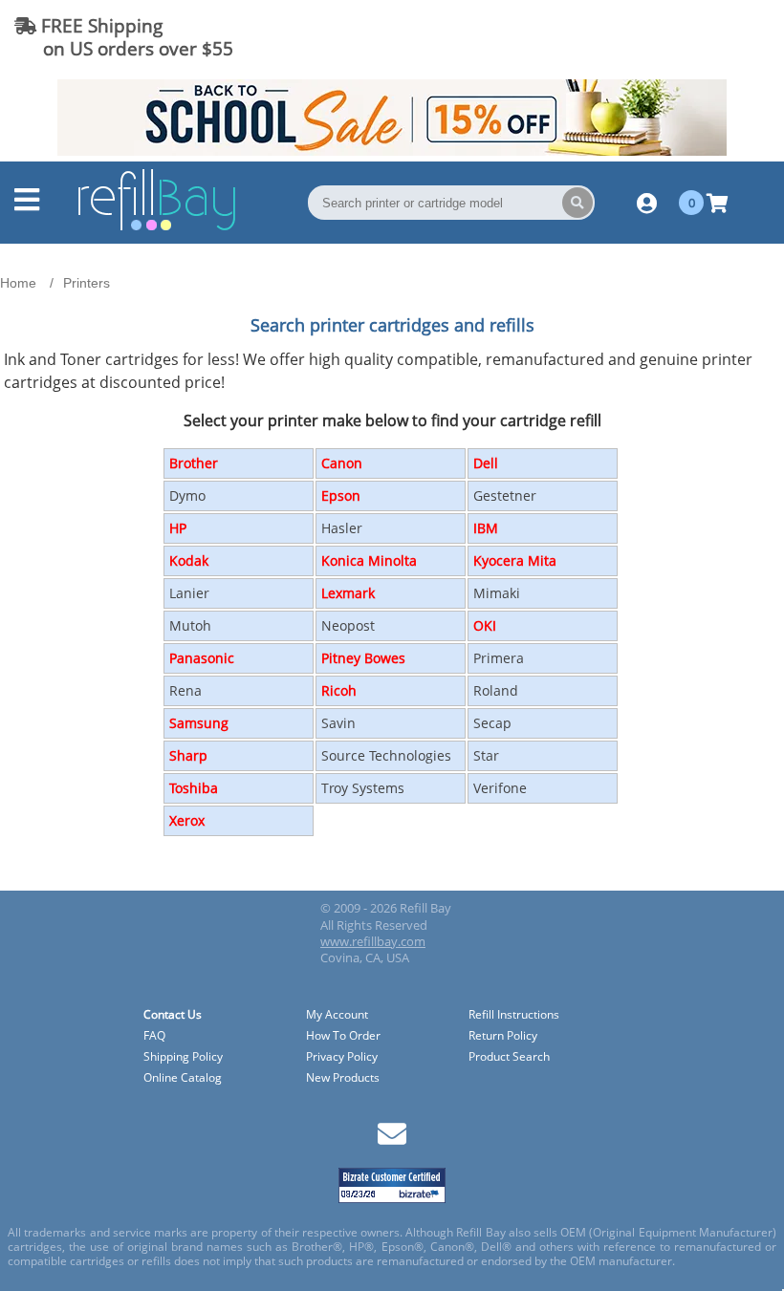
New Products (343, 1078)
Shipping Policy (183, 1057)
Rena (185, 690)
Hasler (341, 528)
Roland (495, 690)
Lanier (189, 593)
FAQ (154, 1036)
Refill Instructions (513, 1015)
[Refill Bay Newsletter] (392, 1140)
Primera (498, 658)
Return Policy (502, 1036)
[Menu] (27, 204)
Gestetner (504, 495)
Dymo (187, 495)
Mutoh (190, 625)
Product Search (509, 1057)
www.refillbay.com (372, 941)
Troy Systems (362, 788)
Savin (338, 723)
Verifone (500, 788)
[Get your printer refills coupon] (392, 150)
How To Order (343, 1036)
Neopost (348, 625)
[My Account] (646, 202)
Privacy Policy (342, 1057)
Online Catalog (182, 1078)
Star (486, 755)
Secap (492, 723)
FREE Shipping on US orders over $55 (123, 36)
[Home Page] (157, 227)
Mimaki (496, 593)
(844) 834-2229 (701, 37)
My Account (337, 1015)
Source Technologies (386, 755)
